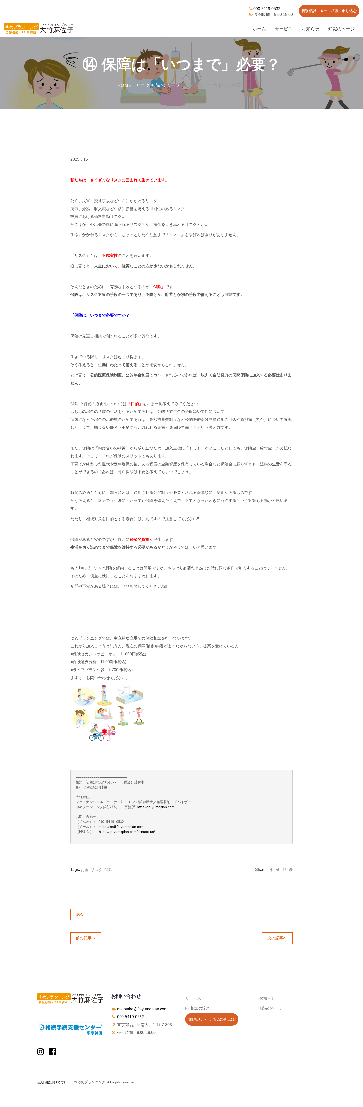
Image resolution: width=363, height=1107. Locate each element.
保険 (108, 870)
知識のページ (341, 28)
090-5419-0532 (266, 9)
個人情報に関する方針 (52, 1082)
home (124, 85)
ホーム (259, 28)
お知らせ (310, 28)
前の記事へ (86, 938)
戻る (80, 914)
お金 (85, 870)
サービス (284, 28)
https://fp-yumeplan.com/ (156, 807)
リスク (143, 85)
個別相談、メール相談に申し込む (329, 11)
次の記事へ (277, 938)
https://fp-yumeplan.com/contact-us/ (127, 832)
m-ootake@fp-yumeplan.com (121, 827)
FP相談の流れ (197, 1008)
